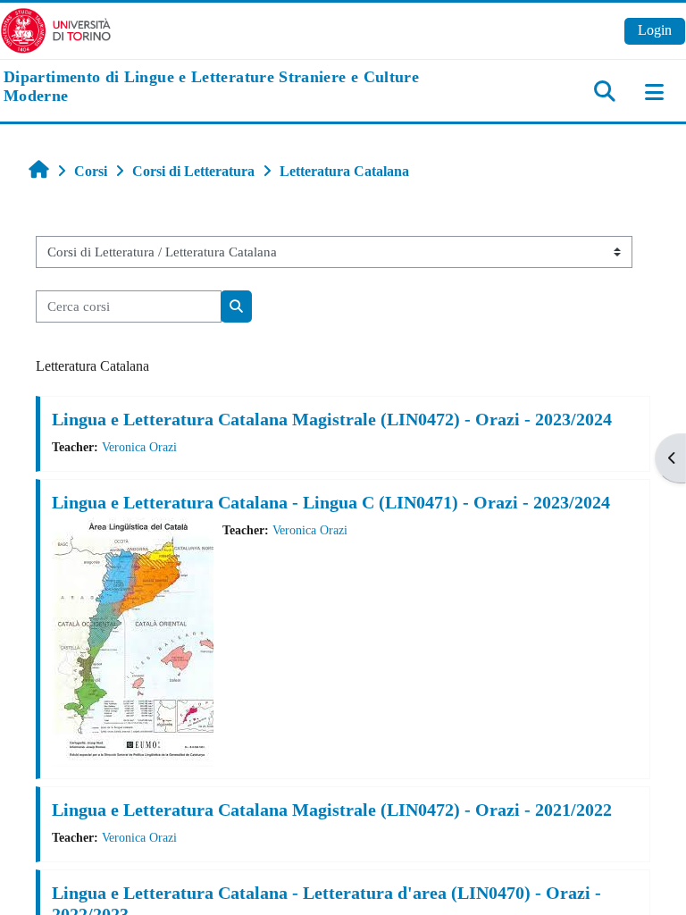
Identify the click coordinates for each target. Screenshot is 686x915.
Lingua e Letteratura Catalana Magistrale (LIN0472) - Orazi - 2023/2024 (332, 419)
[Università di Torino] (56, 29)
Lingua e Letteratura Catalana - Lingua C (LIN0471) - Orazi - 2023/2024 (331, 502)
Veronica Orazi (139, 447)
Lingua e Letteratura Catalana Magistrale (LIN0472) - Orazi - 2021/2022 (332, 809)
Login (655, 30)
